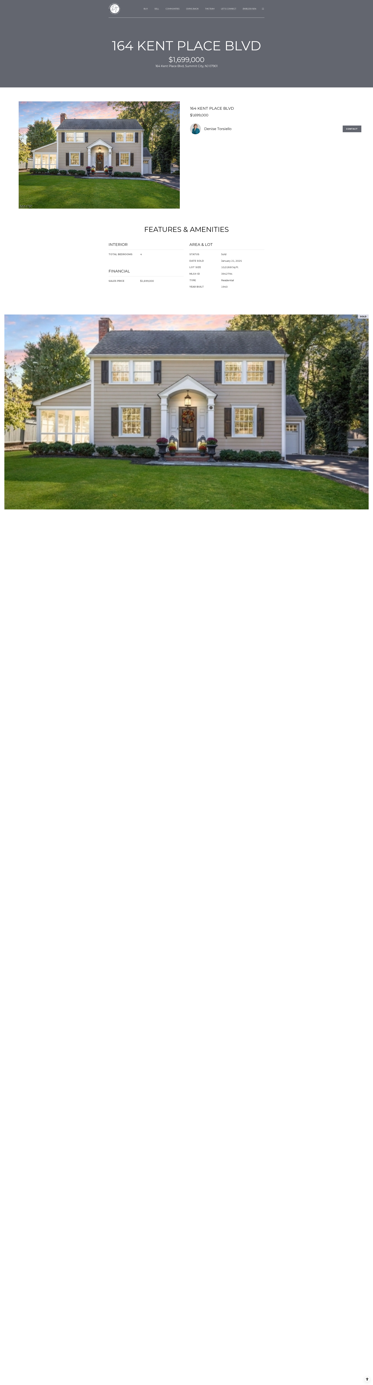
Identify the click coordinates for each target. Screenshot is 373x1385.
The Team (209, 9)
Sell (156, 9)
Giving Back (192, 9)
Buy (146, 9)
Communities (173, 9)
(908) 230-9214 (249, 9)
